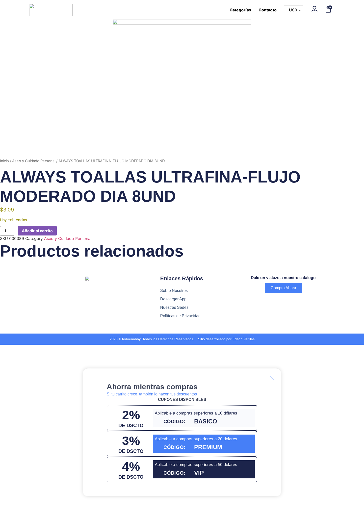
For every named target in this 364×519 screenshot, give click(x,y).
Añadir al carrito (37, 230)
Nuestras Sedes (174, 307)
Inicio (4, 161)
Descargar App (173, 299)
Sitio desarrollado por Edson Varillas (226, 339)
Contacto (268, 9)
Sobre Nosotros (174, 290)
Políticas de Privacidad (180, 316)
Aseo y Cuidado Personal (33, 161)
